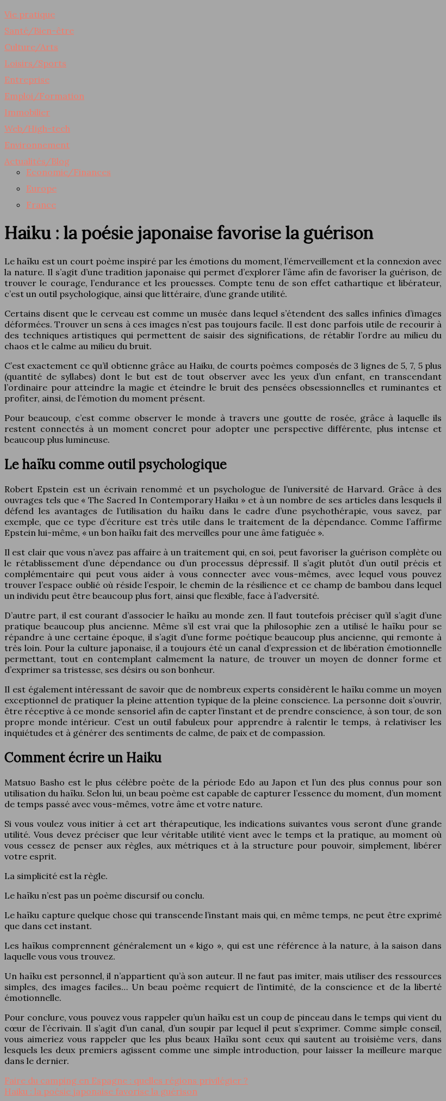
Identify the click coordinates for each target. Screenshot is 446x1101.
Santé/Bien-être (39, 30)
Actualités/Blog (37, 161)
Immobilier (27, 112)
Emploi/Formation (44, 95)
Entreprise (26, 79)
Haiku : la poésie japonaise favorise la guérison (100, 1091)
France (41, 204)
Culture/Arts (31, 46)
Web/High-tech (37, 128)
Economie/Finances (68, 171)
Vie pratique (29, 14)
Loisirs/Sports (35, 63)
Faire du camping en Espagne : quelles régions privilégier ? (126, 1080)
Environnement (37, 144)
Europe (41, 188)
